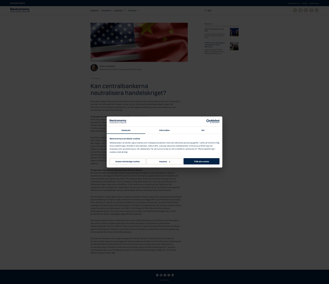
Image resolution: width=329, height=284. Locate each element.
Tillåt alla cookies (201, 161)
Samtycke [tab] (126, 130)
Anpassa (163, 161)
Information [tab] (164, 130)
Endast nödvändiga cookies (128, 161)
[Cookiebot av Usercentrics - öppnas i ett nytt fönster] (208, 121)
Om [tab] (203, 130)
